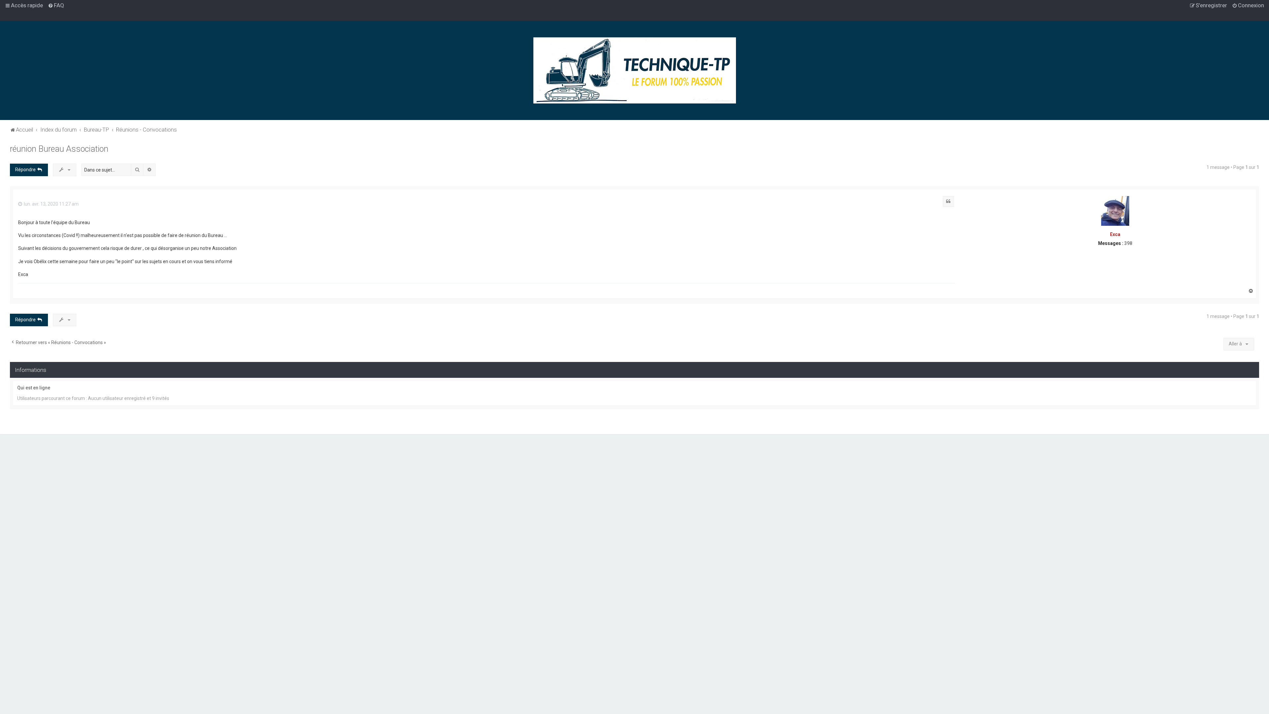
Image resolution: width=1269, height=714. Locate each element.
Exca (1115, 234)
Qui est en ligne (33, 387)
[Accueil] (634, 70)
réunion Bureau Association (59, 149)
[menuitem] (56, 5)
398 (1128, 243)
